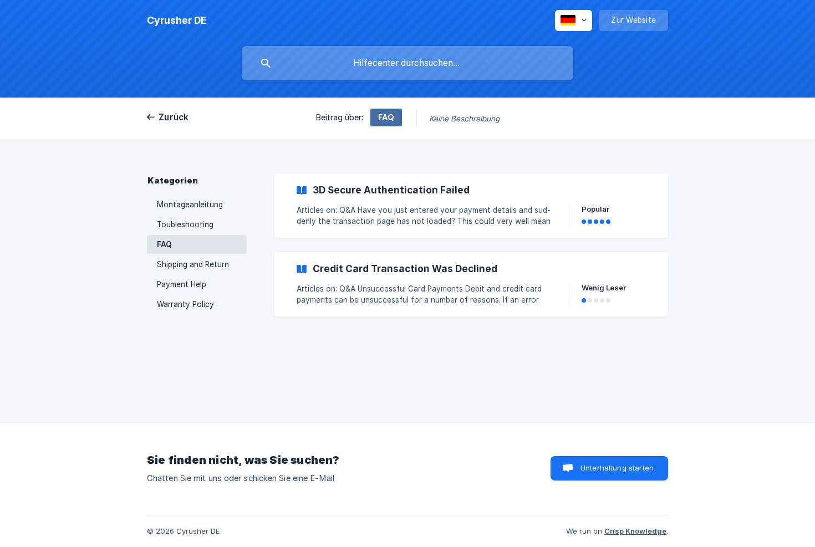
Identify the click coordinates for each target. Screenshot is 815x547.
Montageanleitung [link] (190, 204)
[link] (471, 205)
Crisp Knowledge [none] (635, 530)
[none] (176, 20)
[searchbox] (407, 63)
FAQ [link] (164, 244)
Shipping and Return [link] (193, 264)
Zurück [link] (174, 117)
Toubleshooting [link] (185, 224)
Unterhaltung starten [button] (617, 467)
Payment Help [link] (181, 284)
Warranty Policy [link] (185, 304)
